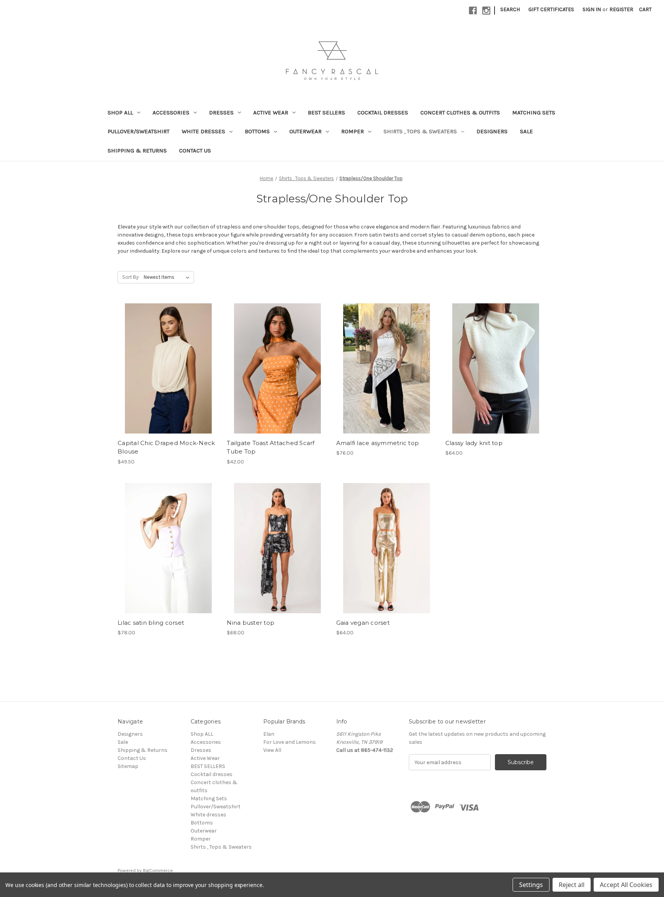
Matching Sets (533, 112)
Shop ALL (120, 112)
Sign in (592, 9)
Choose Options (168, 382)
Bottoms (257, 131)
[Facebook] (473, 11)
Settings (531, 884)
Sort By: (130, 277)
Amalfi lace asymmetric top (377, 443)
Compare (165, 369)
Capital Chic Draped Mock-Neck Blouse (166, 447)
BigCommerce (158, 870)
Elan (268, 734)
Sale (526, 131)
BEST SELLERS (326, 112)
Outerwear (305, 131)
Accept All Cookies (626, 884)
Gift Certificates (551, 9)
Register (621, 9)
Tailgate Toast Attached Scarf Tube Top (270, 447)
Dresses (221, 112)
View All (272, 750)
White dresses (203, 131)
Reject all (571, 884)
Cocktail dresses (382, 112)
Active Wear (270, 112)
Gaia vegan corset (363, 622)
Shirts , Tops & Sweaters (420, 131)
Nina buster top (250, 622)
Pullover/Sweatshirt (138, 131)
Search (510, 9)
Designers (492, 131)
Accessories (171, 112)
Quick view (162, 355)
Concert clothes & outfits (460, 112)
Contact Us (195, 150)
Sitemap (128, 766)
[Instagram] (486, 11)
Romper (352, 131)
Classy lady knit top (474, 443)
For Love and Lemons (289, 742)
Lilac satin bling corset (151, 622)
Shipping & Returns (137, 150)
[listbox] (168, 277)
